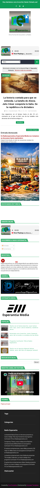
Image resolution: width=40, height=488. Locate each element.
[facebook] (16, 6)
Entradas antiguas (32, 130)
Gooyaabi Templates (33, 485)
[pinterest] (19, 6)
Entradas (6, 245)
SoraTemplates (12, 485)
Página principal (5, 404)
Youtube (6, 75)
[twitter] (23, 6)
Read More (20, 122)
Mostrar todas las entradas (23, 70)
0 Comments (33, 111)
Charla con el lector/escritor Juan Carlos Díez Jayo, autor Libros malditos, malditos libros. (24, 327)
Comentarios (7, 249)
